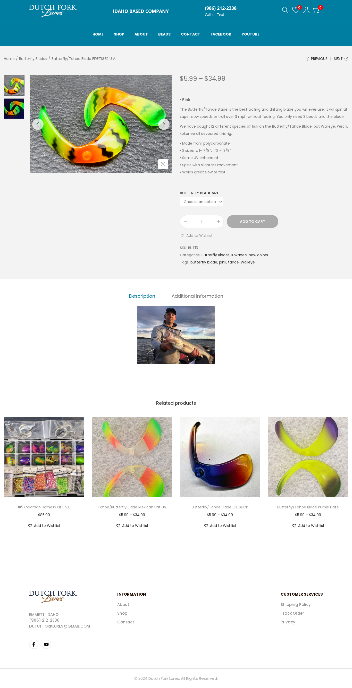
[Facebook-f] (33, 644)
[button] (196, 235)
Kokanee (239, 255)
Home (9, 58)
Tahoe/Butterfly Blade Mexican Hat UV (132, 507)
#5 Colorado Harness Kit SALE (44, 507)
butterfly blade (203, 262)
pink (222, 262)
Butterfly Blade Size (199, 193)
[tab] (142, 296)
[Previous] (38, 124)
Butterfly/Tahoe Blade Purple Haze (308, 507)
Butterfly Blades (33, 58)
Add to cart (252, 221)
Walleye (248, 262)
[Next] (164, 124)
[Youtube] (46, 644)
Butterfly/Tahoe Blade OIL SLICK (220, 507)
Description (142, 296)
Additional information (197, 296)
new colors (258, 255)
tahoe (233, 262)
